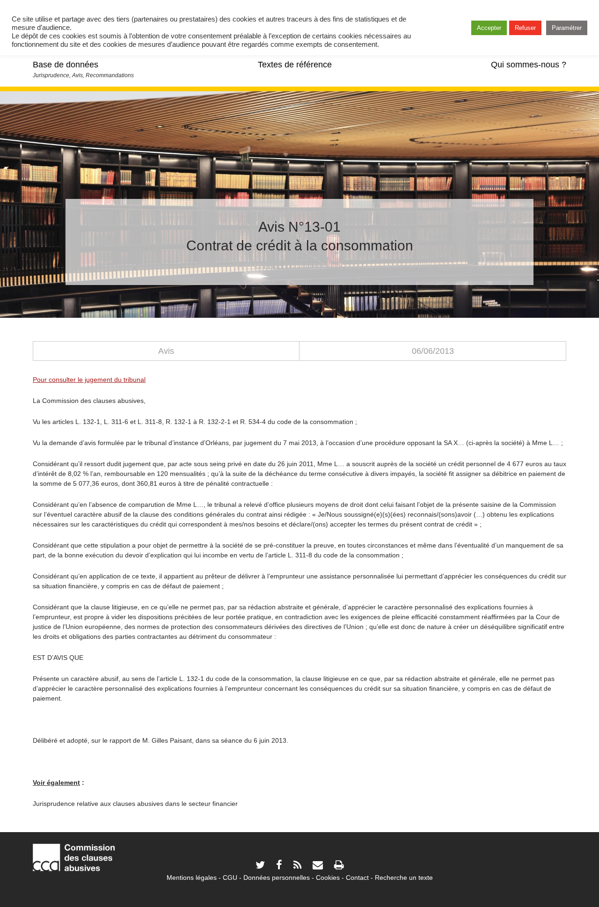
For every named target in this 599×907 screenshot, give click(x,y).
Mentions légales (192, 877)
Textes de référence (295, 64)
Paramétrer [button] (567, 27)
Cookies (328, 877)
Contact (357, 877)
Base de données (65, 64)
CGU (230, 877)
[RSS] (297, 866)
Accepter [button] (489, 27)
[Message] (318, 866)
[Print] (338, 866)
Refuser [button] (525, 27)
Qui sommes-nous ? (528, 64)
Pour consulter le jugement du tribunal (89, 379)
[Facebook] (279, 866)
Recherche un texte (404, 877)
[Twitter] (260, 866)
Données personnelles (276, 877)
